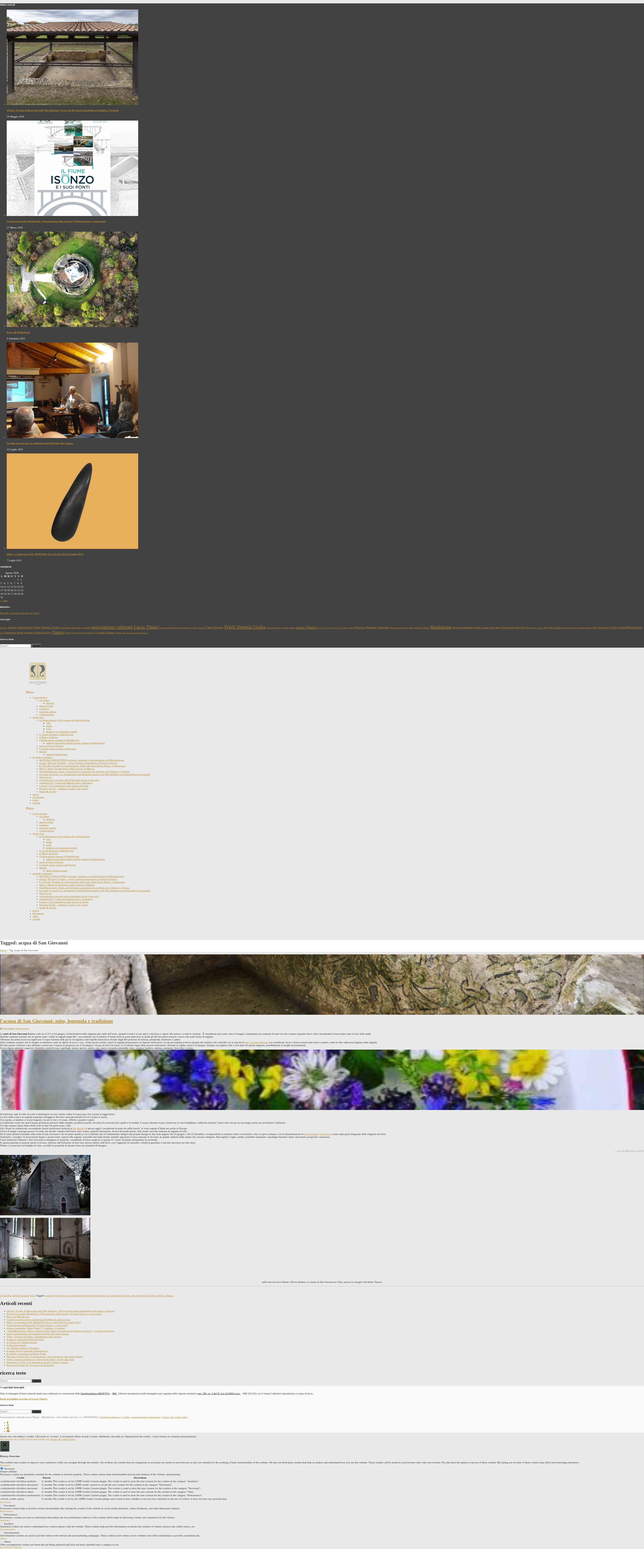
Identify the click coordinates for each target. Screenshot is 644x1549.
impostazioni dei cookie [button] (12, 1439)
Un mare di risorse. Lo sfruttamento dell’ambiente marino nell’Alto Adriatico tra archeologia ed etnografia (94, 774)
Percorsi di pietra (511, 627)
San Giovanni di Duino (582, 628)
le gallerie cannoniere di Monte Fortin (26, 1353)
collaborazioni (46, 714)
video (35, 800)
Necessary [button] (5, 1465)
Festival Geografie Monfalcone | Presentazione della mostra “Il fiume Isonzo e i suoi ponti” (56, 221)
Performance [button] (6, 1511)
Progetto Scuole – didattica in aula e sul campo (63, 788)
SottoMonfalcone (630, 627)
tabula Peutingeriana (56, 754)
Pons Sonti (526, 627)
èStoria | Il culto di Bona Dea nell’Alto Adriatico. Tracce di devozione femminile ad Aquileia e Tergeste (63, 110)
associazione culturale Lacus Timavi (125, 627)
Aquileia (11, 627)
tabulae (43, 751)
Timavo (58, 632)
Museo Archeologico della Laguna (470, 627)
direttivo (50, 703)
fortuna (310, 1134)
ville (48, 723)
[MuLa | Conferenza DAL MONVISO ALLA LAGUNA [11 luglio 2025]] (72, 548)
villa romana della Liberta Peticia (135, 633)
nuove (36, 794)
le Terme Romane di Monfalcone (56, 734)
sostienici (44, 709)
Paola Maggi (495, 627)
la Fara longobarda (16, 1345)
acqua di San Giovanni (57, 1295)
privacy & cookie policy (175, 1417)
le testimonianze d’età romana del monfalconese (64, 720)
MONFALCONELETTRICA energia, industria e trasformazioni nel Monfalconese (81, 760)
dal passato (38, 797)
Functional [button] (5, 1502)
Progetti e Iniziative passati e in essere (20, 613)
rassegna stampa (47, 711)
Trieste (68, 633)
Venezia (118, 633)
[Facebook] (7, 1422)
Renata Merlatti (567, 628)
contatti (36, 803)
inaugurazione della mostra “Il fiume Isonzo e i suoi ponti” (37, 1325)
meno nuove (22, 1028)
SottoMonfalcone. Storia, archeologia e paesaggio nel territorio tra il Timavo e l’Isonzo (84, 771)
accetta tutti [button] (32, 1439)
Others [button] (3, 1538)
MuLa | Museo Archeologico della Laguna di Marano (67, 768)
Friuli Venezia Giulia (244, 627)
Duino (195, 628)
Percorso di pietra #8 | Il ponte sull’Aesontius (30, 1365)
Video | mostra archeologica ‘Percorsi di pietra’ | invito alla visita (40, 1359)
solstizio (160, 1295)
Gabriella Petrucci (274, 628)
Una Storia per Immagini (83, 633)
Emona (202, 628)
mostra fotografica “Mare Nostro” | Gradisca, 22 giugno (36, 1328)
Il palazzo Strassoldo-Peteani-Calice (25, 1339)
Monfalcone (441, 627)
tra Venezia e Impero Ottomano (23, 1348)
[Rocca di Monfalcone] (72, 326)
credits (126, 1417)
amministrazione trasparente (146, 1417)
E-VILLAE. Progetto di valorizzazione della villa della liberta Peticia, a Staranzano (82, 766)
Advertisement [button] (7, 1529)
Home (3, 950)
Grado (285, 628)
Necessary (9, 1468)
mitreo (411, 628)
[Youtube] (8, 1431)
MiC (114, 1393)
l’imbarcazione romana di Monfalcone (59, 740)
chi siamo (44, 700)
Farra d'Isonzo (215, 627)
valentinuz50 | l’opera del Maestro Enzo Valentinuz (66, 783)
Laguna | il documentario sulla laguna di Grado (64, 785)
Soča (2, 633)
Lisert (344, 628)
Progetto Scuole (552, 627)
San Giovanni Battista (256, 1042)
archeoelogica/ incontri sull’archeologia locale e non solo (69, 780)
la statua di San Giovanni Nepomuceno (27, 1351)
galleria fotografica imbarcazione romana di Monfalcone (75, 743)
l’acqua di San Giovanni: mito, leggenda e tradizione (56, 1021)
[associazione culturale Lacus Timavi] (38, 684)
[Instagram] (8, 1425)
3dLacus (3, 628)
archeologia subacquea (70, 628)
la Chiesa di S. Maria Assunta (22, 1342)
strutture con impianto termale (61, 731)
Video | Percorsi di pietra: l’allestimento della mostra (34, 1336)
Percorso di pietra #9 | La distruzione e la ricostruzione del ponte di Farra (45, 1356)
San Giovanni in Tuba (605, 627)
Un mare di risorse (105, 632)
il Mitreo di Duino (48, 737)
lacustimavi (9, 1028)
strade (49, 726)
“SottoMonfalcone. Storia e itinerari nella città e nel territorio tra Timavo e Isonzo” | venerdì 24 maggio (60, 1331)
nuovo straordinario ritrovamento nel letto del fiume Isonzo (38, 1334)
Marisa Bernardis (396, 628)
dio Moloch (79, 1128)
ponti (48, 728)
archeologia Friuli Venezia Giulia (38, 627)
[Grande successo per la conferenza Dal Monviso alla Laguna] (72, 437)
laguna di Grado (323, 628)
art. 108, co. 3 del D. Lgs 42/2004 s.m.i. (219, 1393)
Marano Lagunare (378, 627)
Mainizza (360, 627)
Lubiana (351, 628)
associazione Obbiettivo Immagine (176, 628)
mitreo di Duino (422, 628)
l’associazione (40, 697)
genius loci (38, 717)
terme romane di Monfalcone (34, 632)
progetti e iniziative (43, 757)
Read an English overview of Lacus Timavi (23, 1399)
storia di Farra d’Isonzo (51, 746)
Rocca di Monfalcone (18, 332)
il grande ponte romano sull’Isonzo (57, 748)
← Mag (4, 600)
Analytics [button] (5, 1520)
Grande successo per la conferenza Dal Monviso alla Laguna (40, 443)
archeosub (86, 628)
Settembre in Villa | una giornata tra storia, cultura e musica (37, 1362)
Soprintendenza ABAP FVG (95, 1393)
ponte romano (537, 628)
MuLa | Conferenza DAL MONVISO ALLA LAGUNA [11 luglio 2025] (45, 554)
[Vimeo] (8, 1428)
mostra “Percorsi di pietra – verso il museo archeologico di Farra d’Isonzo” (78, 763)
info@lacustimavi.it (110, 1417)
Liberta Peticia (335, 628)
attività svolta (46, 706)
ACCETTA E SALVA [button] (11, 1547)
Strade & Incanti (47, 791)
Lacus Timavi (306, 627)
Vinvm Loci (45, 777)
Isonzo (292, 627)
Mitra (406, 628)
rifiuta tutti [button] (43, 1439)
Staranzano (10, 632)
